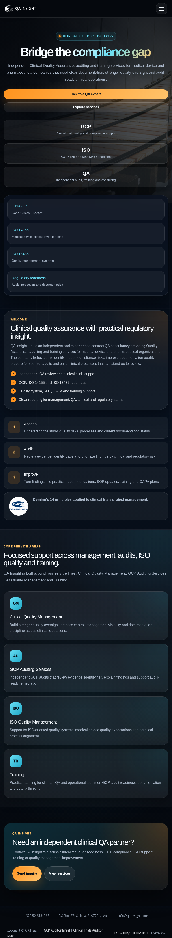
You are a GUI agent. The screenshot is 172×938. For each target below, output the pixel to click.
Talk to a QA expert (86, 94)
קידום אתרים (122, 933)
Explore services (86, 107)
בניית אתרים (140, 933)
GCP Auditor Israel (57, 930)
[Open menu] (161, 8)
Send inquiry (27, 873)
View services (60, 873)
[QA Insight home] (25, 8)
